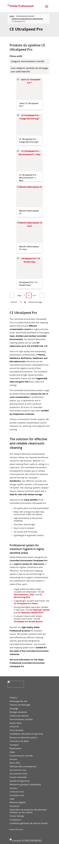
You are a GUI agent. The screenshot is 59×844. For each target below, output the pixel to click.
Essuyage (14, 708)
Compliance (15, 819)
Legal (12, 799)
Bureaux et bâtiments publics (23, 737)
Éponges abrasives (18, 712)
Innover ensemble (18, 777)
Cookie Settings (17, 816)
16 (21, 302)
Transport (14, 745)
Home (12, 16)
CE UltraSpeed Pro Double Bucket (28, 620)
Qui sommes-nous (18, 770)
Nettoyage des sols (18, 701)
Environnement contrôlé (21, 719)
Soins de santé (16, 730)
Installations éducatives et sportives (26, 733)
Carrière (13, 788)
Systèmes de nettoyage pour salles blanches (27, 19)
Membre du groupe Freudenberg (25, 784)
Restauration (16, 748)
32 (25, 302)
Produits (13, 697)
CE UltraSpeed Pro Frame (26, 603)
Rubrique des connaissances (23, 766)
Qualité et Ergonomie (20, 781)
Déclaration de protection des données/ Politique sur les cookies (28, 811)
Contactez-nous (17, 791)
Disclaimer (15, 806)
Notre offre (15, 763)
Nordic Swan (16, 723)
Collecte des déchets (19, 715)
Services (13, 759)
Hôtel (12, 752)
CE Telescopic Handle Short (30, 612)
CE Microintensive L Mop (29, 593)
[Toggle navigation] (46, 6)
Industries (14, 726)
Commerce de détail (19, 741)
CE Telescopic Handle (39, 609)
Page (19, 295)
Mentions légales (18, 802)
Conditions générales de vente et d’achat (29, 823)
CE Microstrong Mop (28, 595)
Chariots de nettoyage (20, 704)
